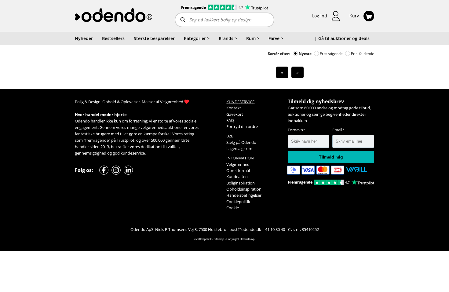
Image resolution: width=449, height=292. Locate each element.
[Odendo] (113, 16)
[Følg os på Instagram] (116, 170)
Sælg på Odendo (241, 142)
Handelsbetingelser (243, 195)
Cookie (232, 207)
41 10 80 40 (275, 229)
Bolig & (81, 101)
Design (94, 101)
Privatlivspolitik (202, 239)
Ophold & (111, 101)
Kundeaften (237, 176)
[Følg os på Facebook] (103, 170)
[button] (326, 16)
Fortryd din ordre (242, 126)
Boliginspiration (240, 183)
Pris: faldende (362, 53)
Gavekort (234, 114)
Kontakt (233, 108)
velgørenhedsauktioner (162, 127)
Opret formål (238, 170)
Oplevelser (130, 101)
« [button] (282, 72)
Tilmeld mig (331, 157)
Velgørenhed (171, 101)
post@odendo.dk (245, 229)
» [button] (297, 72)
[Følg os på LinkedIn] (128, 170)
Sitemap (219, 239)
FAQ (230, 120)
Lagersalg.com (239, 148)
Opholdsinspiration (243, 189)
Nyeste (305, 53)
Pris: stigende (331, 53)
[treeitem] (197, 38)
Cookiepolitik (238, 201)
